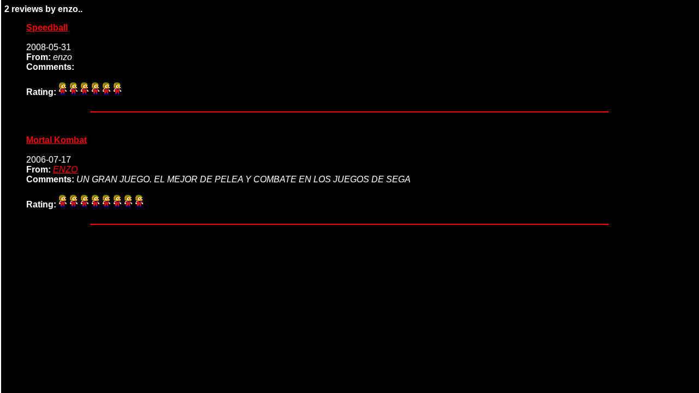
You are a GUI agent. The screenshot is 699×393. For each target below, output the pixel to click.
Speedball (47, 27)
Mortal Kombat (56, 140)
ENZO (65, 169)
